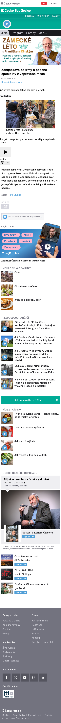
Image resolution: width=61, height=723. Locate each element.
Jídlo (4, 33)
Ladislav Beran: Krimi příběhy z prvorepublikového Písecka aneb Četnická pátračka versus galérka (34, 369)
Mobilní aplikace (11, 660)
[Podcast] (2, 163)
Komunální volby (11, 625)
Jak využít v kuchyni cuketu (31, 455)
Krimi (26, 235)
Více (43, 33)
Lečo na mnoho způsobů (29, 427)
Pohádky (8, 241)
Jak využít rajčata (24, 441)
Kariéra (35, 633)
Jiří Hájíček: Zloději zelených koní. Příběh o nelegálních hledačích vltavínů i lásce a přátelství (34, 382)
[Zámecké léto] (30, 50)
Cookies (6, 715)
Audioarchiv (43, 16)
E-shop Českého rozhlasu (20, 473)
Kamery (56, 16)
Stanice (6, 629)
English (48, 715)
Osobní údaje (19, 715)
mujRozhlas (7, 226)
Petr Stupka (15, 195)
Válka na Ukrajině (11, 620)
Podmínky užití (35, 715)
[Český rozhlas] (10, 3)
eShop (6, 633)
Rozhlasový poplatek (42, 642)
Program (29, 16)
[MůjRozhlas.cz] (5, 96)
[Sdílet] (7, 163)
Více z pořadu (12, 409)
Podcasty (7, 656)
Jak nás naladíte (40, 620)
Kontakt (36, 637)
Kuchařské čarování (11, 82)
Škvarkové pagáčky (25, 286)
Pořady (31, 33)
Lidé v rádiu (38, 629)
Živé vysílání (10, 247)
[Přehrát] (5, 152)
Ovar (17, 272)
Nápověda (37, 625)
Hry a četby (10, 235)
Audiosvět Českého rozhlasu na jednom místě (23, 261)
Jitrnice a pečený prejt (27, 299)
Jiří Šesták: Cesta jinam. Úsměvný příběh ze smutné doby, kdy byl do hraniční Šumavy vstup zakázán (34, 340)
